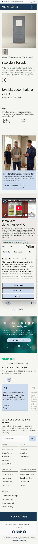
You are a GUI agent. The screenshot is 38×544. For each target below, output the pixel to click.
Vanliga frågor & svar (27, 474)
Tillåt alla (18, 285)
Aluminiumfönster (8, 449)
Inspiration (5, 485)
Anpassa (17, 291)
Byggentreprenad (8, 503)
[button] (8, 303)
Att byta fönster (7, 474)
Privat (5, 2)
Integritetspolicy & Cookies (25, 538)
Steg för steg (6, 478)
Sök (34, 2)
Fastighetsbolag (7, 499)
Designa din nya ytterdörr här (11, 97)
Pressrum (23, 485)
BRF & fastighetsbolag (15, 2)
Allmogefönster (7, 453)
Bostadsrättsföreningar (10, 496)
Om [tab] (30, 252)
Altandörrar (23, 453)
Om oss (9, 525)
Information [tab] (18, 252)
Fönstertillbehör (7, 464)
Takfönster (5, 460)
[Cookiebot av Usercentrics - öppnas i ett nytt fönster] (26, 246)
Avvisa (18, 296)
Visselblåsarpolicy (9, 538)
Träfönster (5, 457)
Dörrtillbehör (24, 457)
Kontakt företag (7, 507)
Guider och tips (7, 482)
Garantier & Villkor (26, 478)
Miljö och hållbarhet (22, 525)
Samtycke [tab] (6, 252)
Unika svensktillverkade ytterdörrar (11, 57)
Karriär (19, 528)
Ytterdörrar (23, 449)
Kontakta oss (24, 482)
